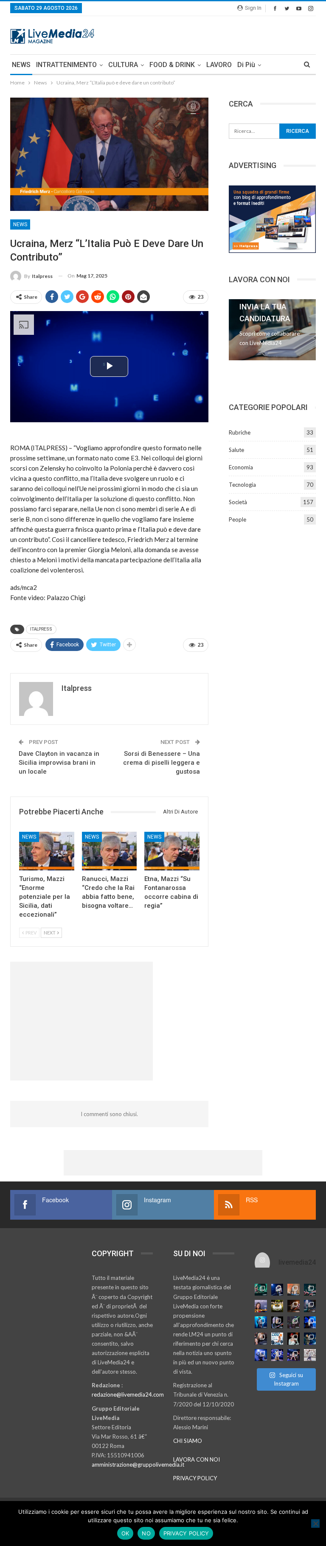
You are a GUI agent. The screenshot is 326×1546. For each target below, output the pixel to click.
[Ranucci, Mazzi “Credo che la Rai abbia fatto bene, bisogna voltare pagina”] (109, 851)
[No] (315, 1523)
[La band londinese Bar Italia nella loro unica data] (293, 1322)
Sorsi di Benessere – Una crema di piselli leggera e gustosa (161, 762)
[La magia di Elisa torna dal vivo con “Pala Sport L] (293, 1306)
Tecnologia (242, 484)
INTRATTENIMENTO (66, 65)
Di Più (246, 65)
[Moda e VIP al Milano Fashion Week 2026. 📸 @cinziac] (293, 1339)
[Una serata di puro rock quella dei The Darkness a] (277, 1290)
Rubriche (239, 432)
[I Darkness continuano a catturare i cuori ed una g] (293, 1355)
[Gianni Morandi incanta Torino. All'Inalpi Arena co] (261, 1322)
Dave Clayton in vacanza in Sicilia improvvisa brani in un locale (59, 762)
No (146, 1533)
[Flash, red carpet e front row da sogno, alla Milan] (261, 1339)
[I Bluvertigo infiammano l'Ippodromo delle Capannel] (261, 1290)
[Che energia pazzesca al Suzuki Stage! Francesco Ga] (310, 1322)
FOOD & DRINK (172, 65)
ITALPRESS (41, 629)
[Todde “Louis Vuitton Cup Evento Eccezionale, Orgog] (261, 1306)
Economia (241, 467)
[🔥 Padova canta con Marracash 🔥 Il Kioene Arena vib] (310, 1339)
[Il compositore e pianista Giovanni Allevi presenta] (277, 1322)
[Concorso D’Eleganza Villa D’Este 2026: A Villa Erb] (277, 1306)
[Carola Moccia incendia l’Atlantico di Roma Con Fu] (261, 1355)
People (237, 519)
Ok (125, 1533)
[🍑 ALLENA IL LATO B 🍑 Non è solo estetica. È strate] (277, 1339)
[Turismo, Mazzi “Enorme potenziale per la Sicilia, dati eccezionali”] (46, 851)
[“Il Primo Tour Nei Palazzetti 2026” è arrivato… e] (310, 1306)
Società (238, 502)
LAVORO (219, 65)
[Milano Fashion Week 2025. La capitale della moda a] (310, 1355)
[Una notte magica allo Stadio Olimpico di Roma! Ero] (310, 1290)
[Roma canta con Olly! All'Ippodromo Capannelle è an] (293, 1290)
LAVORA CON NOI (196, 1459)
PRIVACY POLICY (195, 1478)
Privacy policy (186, 1533)
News (20, 224)
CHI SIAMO (187, 1440)
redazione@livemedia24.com (128, 1394)
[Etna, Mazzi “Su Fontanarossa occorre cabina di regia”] (172, 851)
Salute (236, 449)
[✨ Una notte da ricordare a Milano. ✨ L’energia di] (277, 1355)
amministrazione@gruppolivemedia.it (138, 1464)
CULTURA (123, 65)
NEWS (21, 65)
